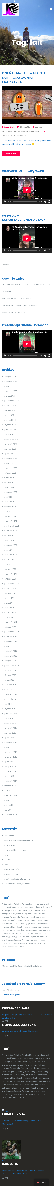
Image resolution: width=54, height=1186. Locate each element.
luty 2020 (8, 617)
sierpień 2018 (10, 675)
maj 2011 (8, 800)
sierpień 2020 (10, 593)
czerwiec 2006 (10, 814)
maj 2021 (8, 550)
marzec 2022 (10, 506)
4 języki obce (7, 904)
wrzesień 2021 (10, 530)
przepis (12, 940)
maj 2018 (8, 689)
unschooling (7, 943)
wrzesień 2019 (10, 636)
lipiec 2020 (9, 598)
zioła (22, 946)
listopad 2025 (10, 376)
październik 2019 (11, 631)
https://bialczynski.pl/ (12, 990)
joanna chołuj (29, 920)
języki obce (19, 923)
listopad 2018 (10, 660)
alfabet (18, 904)
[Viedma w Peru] (10, 9)
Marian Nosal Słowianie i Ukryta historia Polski (22, 966)
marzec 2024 (10, 420)
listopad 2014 (10, 766)
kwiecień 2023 (10, 468)
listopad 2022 (10, 473)
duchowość (9, 835)
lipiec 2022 (9, 487)
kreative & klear (9, 927)
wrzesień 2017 (10, 728)
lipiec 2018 (9, 680)
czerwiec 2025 (10, 381)
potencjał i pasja (11, 874)
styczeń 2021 (10, 569)
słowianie (35, 940)
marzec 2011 (10, 805)
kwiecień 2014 (10, 781)
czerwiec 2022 (10, 492)
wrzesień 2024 (10, 405)
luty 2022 (8, 511)
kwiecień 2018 (10, 694)
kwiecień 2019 (10, 651)
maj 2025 (8, 386)
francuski (20, 913)
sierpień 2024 (10, 410)
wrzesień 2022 (10, 477)
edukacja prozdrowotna (12, 910)
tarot (43, 940)
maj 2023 (8, 463)
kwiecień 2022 (10, 501)
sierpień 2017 (10, 733)
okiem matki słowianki (13, 933)
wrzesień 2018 (10, 670)
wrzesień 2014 (10, 771)
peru (27, 933)
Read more (11, 153)
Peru (6, 864)
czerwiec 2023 (10, 458)
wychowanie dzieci (10, 946)
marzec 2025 (10, 396)
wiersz (41, 943)
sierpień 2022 (10, 482)
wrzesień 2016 (10, 752)
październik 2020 (11, 583)
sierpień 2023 (10, 449)
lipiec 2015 (9, 761)
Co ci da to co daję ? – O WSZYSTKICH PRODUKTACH (26, 284)
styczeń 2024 (10, 424)
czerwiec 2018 (10, 684)
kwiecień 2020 (10, 607)
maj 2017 (8, 747)
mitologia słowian (25, 930)
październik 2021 (11, 526)
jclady (19, 920)
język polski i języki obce (30, 131)
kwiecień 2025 (10, 391)
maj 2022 (8, 497)
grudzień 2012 (10, 795)
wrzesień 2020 (10, 588)
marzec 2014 (10, 785)
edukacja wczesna (32, 910)
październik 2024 (11, 400)
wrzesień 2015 (10, 757)
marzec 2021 (10, 559)
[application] (27, 190)
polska (5, 936)
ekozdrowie (9, 845)
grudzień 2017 (10, 713)
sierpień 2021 (10, 535)
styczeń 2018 (10, 708)
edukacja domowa (42, 907)
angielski (27, 904)
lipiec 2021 (9, 540)
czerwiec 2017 (10, 742)
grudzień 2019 (10, 622)
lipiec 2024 (9, 415)
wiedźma (32, 943)
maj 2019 (8, 646)
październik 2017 (11, 723)
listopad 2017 (10, 718)
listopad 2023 (10, 434)
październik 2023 (11, 439)
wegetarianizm (20, 943)
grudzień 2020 (10, 574)
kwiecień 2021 (10, 554)
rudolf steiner (23, 940)
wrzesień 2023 (10, 444)
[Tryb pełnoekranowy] (49, 201)
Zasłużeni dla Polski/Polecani (17, 883)
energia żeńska (8, 913)
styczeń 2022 (10, 516)
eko (43, 910)
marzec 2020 (10, 612)
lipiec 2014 (9, 776)
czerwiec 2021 (10, 545)
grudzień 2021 (10, 521)
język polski (31, 923)
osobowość (9, 859)
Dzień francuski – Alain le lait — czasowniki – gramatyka (24, 77)
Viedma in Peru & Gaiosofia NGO (16, 298)
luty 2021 (8, 564)
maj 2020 (8, 603)
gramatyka (15, 917)
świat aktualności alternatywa (17, 879)
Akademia (6, 291)
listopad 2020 (10, 578)
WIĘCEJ (5, 1021)
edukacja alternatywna (23, 907)
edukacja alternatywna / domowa (18, 840)
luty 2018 (8, 704)
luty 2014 (8, 790)
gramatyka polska (30, 917)
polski (12, 936)
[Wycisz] (45, 201)
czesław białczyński (41, 904)
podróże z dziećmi (12, 869)
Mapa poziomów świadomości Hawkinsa (19, 305)
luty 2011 (8, 810)
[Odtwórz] (5, 201)
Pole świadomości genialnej (13, 312)
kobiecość (8, 854)
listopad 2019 (10, 627)
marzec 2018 (10, 699)
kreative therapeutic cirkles (29, 927)
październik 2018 (11, 665)
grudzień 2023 (10, 429)
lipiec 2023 (9, 453)
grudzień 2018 (10, 655)
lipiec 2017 (9, 737)
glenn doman (31, 913)
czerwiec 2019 (10, 641)
